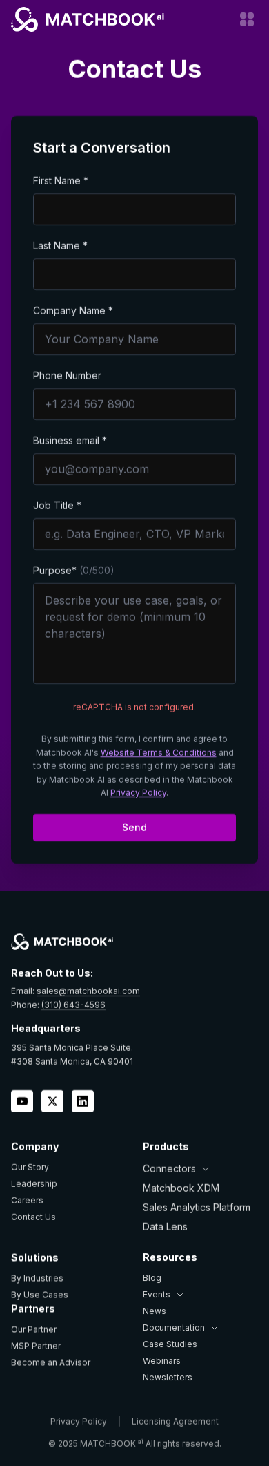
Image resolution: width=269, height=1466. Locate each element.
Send (134, 827)
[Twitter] (52, 1101)
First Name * (60, 181)
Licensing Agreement (175, 1421)
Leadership (34, 1184)
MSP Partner (36, 1345)
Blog (152, 1278)
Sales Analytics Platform (196, 1207)
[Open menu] (247, 19)
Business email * (70, 440)
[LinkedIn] (83, 1101)
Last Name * (60, 245)
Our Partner (34, 1329)
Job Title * (57, 505)
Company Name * (73, 310)
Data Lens (165, 1226)
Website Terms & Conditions (159, 753)
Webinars (162, 1360)
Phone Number (67, 375)
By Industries (37, 1278)
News (154, 1311)
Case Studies (170, 1344)
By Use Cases (39, 1294)
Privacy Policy (138, 793)
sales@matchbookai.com (88, 991)
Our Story (30, 1167)
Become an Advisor (50, 1362)
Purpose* (73, 570)
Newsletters (167, 1377)
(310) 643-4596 (73, 1005)
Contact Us (33, 1217)
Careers (27, 1200)
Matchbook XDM (181, 1188)
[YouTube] (22, 1101)
